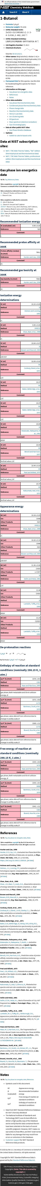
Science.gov (12, 1183)
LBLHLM (3, 207)
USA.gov (22, 1183)
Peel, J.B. (3, 971)
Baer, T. (11, 884)
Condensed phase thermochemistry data (24, 105)
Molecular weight (12, 27)
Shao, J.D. (4, 884)
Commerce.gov (32, 1180)
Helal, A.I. (13, 1000)
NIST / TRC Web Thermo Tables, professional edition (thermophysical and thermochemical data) (23, 159)
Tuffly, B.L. (16, 1013)
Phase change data (16, 108)
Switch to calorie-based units (20, 135)
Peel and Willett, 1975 (32, 472)
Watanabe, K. (5, 942)
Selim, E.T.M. (5, 1000)
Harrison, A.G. (15, 955)
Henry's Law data (15, 114)
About (25, 12)
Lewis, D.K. (19, 884)
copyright (15, 184)
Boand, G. (4, 1061)
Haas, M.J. (4, 1029)
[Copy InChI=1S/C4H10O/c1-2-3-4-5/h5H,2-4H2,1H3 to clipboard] (26, 35)
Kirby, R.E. (33, 923)
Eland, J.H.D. (15, 910)
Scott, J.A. (15, 1048)
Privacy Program (30, 1166)
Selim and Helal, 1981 (32, 579)
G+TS (38, 703)
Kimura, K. (21, 984)
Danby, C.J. (25, 910)
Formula (9, 24)
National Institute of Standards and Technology (5, 7)
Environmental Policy (15, 1177)
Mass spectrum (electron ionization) (23, 122)
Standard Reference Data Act (24, 1160)
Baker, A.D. (4, 923)
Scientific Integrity (31, 1177)
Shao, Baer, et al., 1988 (31, 332)
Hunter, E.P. (4, 852)
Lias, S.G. (13, 852)
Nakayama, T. (16, 942)
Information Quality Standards (14, 1180)
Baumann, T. (22, 1061)
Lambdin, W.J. (5, 1013)
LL (1, 204)
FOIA (4, 1177)
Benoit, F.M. (4, 955)
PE (39, 365)
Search (13, 12)
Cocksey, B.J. (5, 910)
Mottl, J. (25, 942)
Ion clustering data (16, 116)
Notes (11, 97)
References (13, 95)
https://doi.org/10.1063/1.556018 (13, 860)
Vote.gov (29, 1183)
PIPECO (37, 328)
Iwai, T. (14, 984)
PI (39, 427)
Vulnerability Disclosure (13, 1175)
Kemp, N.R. (24, 923)
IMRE (38, 786)
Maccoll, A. (14, 897)
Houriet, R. (12, 1061)
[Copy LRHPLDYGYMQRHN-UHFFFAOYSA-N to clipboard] (38, 42)
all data (30, 860)
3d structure (17, 54)
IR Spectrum (14, 119)
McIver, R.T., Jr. (25, 1048)
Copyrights (9, 1169)
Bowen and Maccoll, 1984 (30, 350)
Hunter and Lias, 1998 (32, 257)
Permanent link (12, 81)
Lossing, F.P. (15, 868)
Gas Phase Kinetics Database (20, 130)
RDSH (2, 214)
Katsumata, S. (5, 984)
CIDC (38, 682)
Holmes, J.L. (5, 868)
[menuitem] (3, 12)
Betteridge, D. (14, 923)
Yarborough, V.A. (26, 1013)
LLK (2, 211)
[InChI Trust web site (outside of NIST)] (38, 31)
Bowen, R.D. (4, 897)
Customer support (13, 1140)
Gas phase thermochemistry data (22, 103)
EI (39, 307)
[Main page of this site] (3, 12)
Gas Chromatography (17, 124)
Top (6, 180)
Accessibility (18, 1166)
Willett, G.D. (12, 971)
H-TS (38, 765)
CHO (2, 653)
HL (1, 193)
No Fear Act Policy (30, 1175)
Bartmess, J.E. (5, 1048)
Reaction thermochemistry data (21, 111)
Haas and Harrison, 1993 (31, 685)
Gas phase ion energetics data (20, 92)
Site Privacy (8, 1166)
